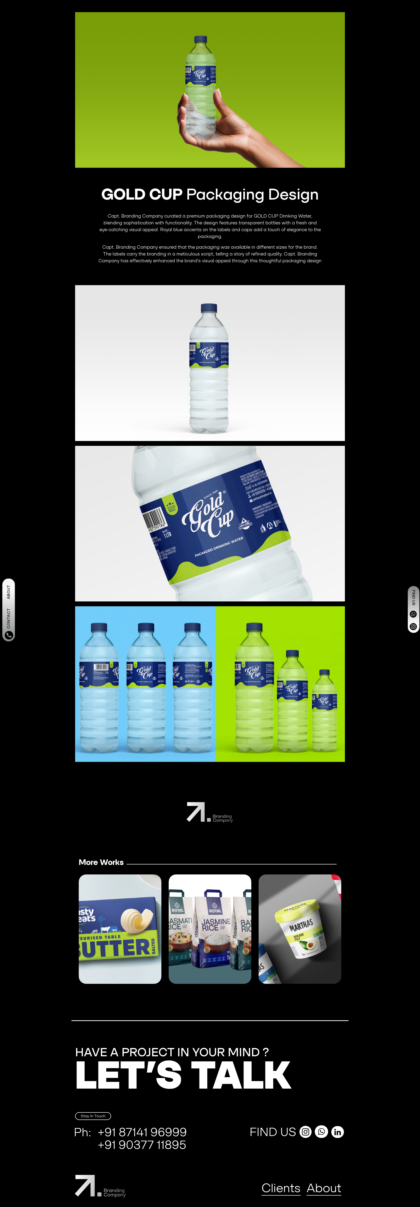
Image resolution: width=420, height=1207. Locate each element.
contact (8, 618)
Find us (413, 597)
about (8, 592)
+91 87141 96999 (142, 1132)
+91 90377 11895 (141, 1145)
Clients (281, 1188)
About (323, 1188)
